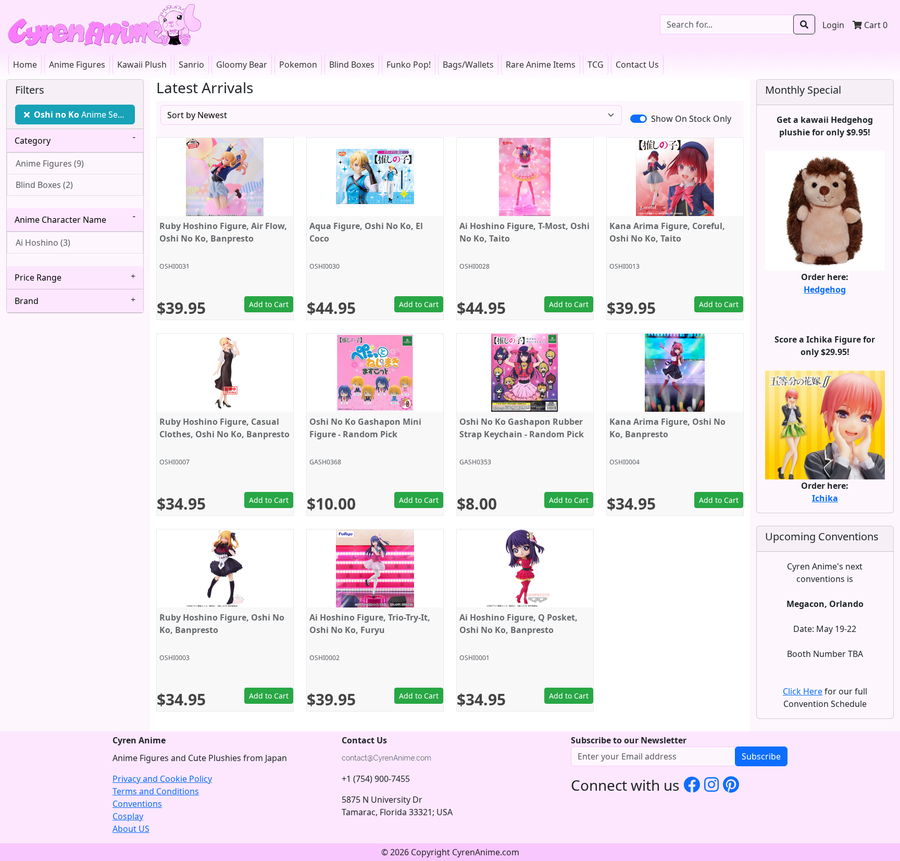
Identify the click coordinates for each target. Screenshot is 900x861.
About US (131, 828)
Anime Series (83, 114)
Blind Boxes (351, 64)
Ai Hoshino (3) (43, 242)
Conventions (137, 803)
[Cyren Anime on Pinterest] (731, 784)
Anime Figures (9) (50, 163)
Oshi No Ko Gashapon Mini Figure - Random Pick (365, 428)
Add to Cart (269, 304)
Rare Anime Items (541, 64)
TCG (596, 64)
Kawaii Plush (142, 64)
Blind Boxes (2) (44, 185)
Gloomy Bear (241, 64)
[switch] (638, 119)
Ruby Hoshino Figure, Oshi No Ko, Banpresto (221, 624)
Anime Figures (77, 64)
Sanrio (191, 64)
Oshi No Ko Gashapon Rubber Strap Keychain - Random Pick (521, 428)
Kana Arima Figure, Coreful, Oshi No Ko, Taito (667, 232)
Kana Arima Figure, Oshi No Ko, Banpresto (667, 428)
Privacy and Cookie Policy (162, 778)
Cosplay (128, 816)
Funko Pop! (408, 64)
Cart (875, 25)
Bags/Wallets (468, 64)
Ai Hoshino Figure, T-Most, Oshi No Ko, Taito (524, 232)
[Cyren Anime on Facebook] (691, 784)
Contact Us (637, 64)
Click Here (802, 691)
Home (25, 64)
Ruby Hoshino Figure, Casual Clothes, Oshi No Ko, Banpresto (224, 428)
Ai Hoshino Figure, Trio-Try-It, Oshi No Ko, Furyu (369, 624)
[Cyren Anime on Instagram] (711, 784)
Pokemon (298, 64)
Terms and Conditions (156, 791)
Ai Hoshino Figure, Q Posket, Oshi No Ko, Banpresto (518, 624)
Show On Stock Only (691, 118)
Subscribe (761, 756)
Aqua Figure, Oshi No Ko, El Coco (366, 232)
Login (833, 25)
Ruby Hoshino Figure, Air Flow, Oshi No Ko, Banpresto (223, 232)
